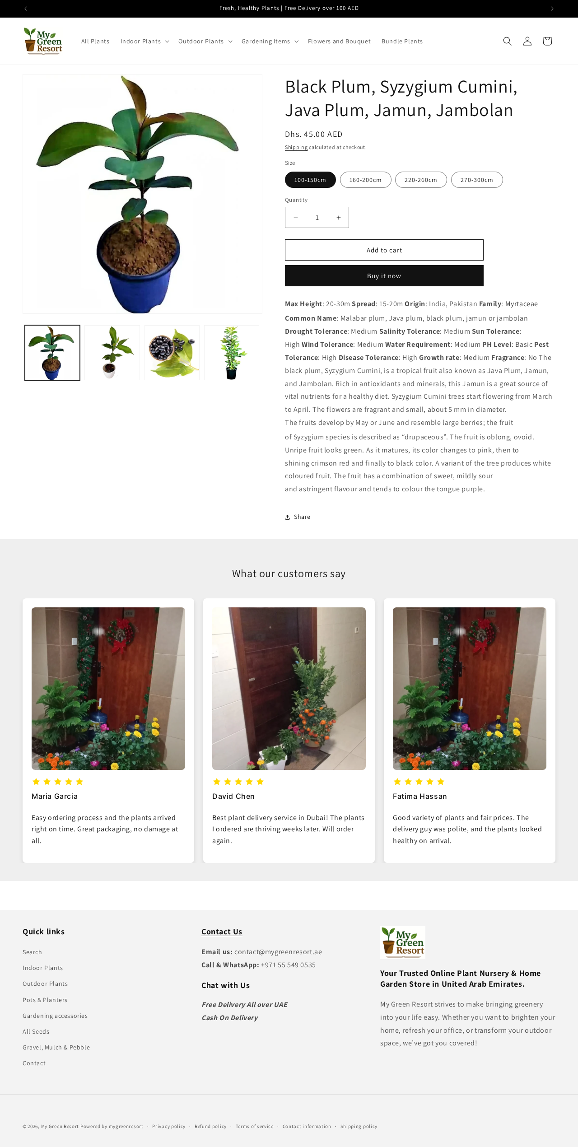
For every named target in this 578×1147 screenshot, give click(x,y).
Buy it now (384, 275)
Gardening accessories (55, 1016)
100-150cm (310, 180)
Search (32, 952)
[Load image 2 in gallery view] (112, 352)
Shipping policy (359, 1126)
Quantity (296, 200)
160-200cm (366, 180)
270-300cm (477, 180)
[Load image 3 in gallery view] (172, 352)
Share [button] (302, 517)
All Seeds (36, 1031)
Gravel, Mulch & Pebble (56, 1047)
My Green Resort (60, 1126)
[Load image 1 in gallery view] (52, 352)
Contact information (307, 1126)
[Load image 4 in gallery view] (231, 352)
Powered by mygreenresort (112, 1126)
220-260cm (421, 180)
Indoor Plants (43, 968)
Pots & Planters (45, 1000)
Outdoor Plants (45, 983)
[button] (144, 41)
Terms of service (255, 1126)
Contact (34, 1063)
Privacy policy (169, 1126)
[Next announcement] (552, 8)
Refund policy (211, 1126)
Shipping (296, 147)
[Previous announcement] (26, 8)
